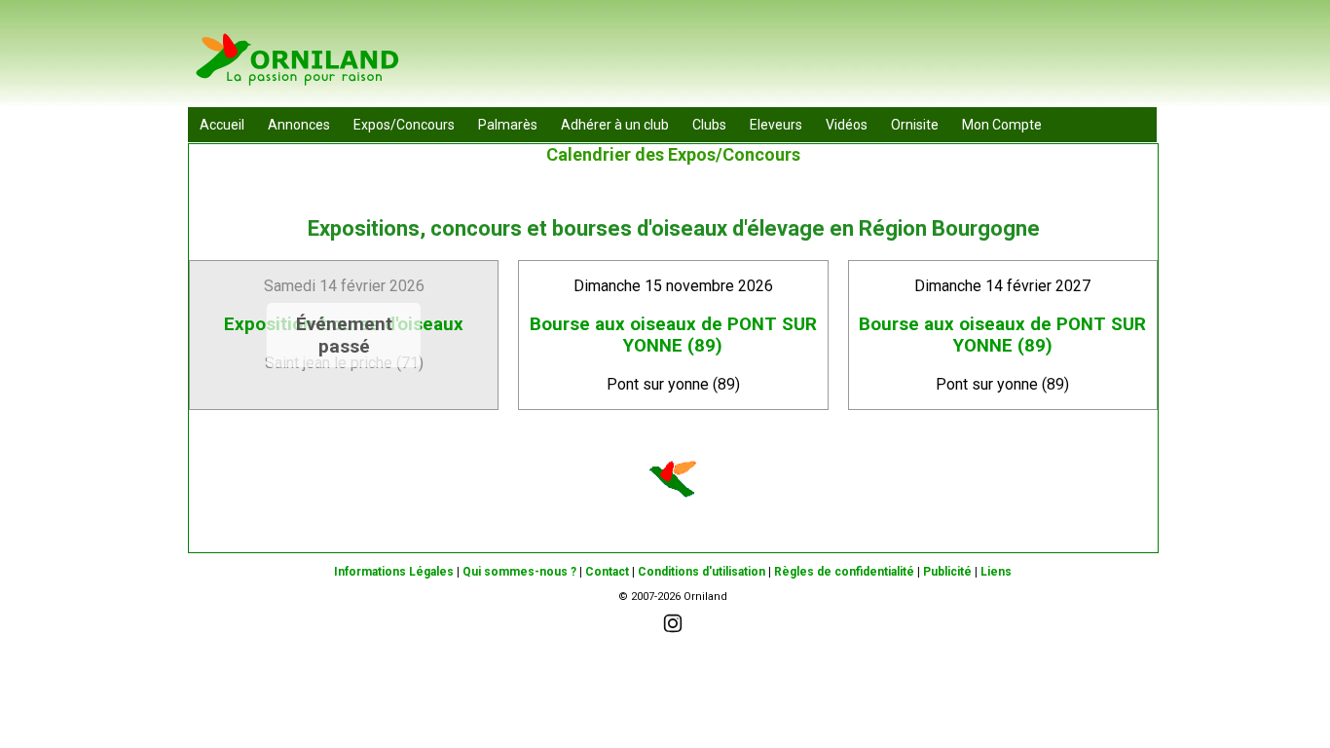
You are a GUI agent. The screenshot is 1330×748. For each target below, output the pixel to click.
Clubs (709, 124)
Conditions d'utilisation (701, 572)
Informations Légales (394, 572)
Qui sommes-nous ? (519, 572)
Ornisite (915, 124)
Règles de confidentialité (844, 572)
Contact (607, 572)
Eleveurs (776, 124)
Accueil (222, 124)
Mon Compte (1002, 124)
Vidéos (847, 124)
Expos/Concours (404, 124)
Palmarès (507, 124)
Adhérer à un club (615, 124)
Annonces (299, 124)
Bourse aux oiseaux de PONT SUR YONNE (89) (673, 335)
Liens (996, 572)
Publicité (947, 572)
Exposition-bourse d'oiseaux (343, 324)
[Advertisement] (802, 58)
